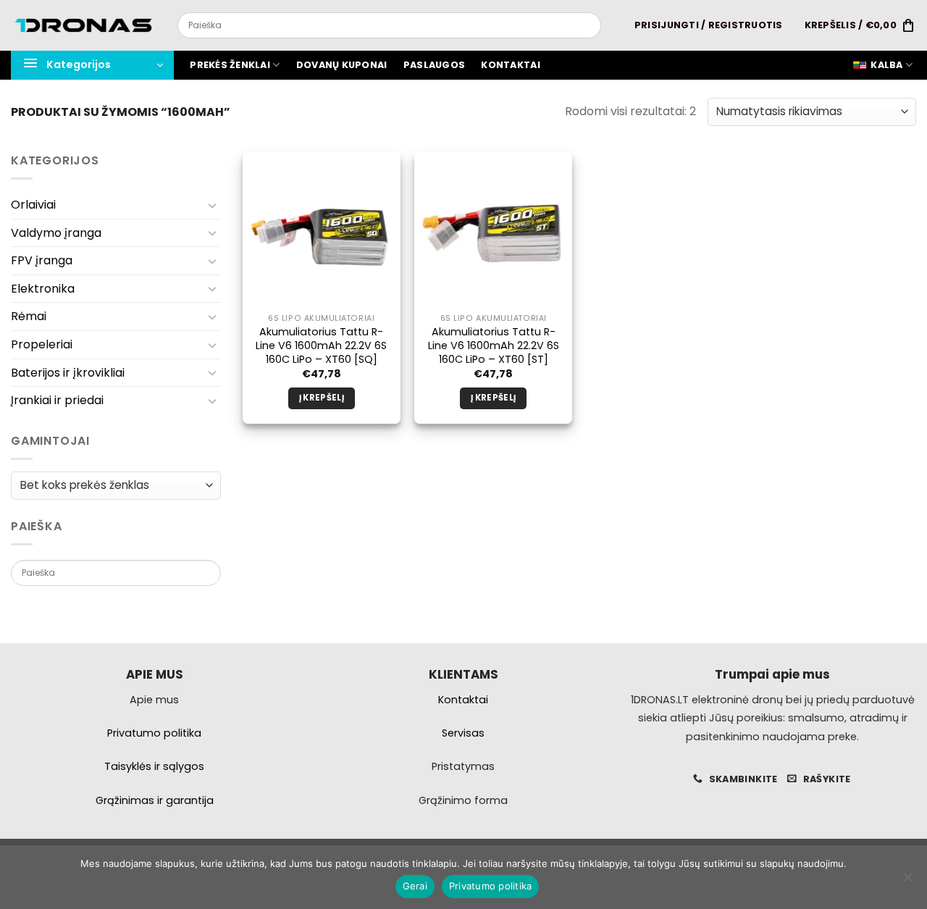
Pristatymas (463, 766)
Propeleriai (41, 344)
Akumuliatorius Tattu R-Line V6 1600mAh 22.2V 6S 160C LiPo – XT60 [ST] (493, 345)
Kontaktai (510, 65)
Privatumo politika (490, 886)
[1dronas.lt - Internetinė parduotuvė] (83, 25)
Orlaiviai (33, 204)
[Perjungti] (212, 205)
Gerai (415, 886)
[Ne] (907, 881)
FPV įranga (41, 260)
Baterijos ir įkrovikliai (68, 372)
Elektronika (43, 288)
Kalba (886, 65)
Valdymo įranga (56, 233)
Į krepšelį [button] (321, 397)
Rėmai (28, 316)
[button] (708, 25)
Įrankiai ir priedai (57, 400)
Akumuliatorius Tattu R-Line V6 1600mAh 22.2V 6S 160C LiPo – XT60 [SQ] (321, 345)
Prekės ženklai (230, 65)
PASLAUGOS (434, 65)
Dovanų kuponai (341, 65)
